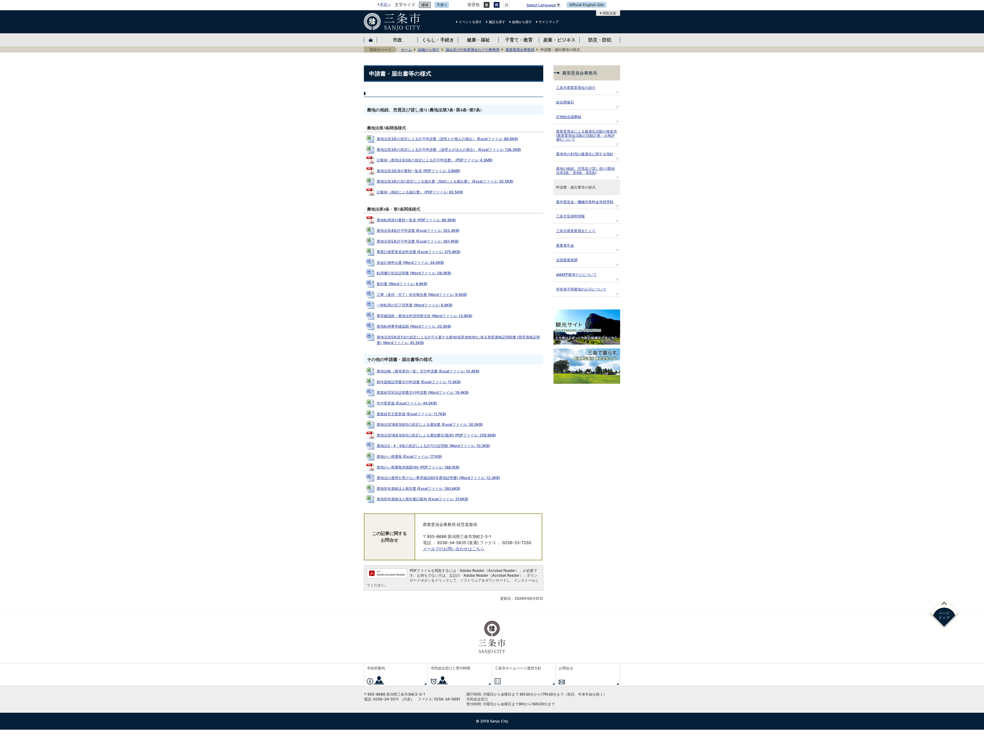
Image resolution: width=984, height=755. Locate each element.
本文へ (385, 4)
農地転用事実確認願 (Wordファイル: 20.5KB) (414, 326)
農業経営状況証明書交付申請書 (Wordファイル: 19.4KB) (423, 392)
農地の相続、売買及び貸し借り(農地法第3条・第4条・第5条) (585, 170)
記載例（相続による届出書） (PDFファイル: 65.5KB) (420, 192)
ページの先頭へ (944, 613)
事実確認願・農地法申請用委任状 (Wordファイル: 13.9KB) (424, 316)
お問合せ (566, 668)
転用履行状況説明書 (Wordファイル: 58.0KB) (414, 273)
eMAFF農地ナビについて (576, 274)
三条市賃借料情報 (570, 216)
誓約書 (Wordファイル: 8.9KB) (402, 284)
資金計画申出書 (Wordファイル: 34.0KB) (410, 262)
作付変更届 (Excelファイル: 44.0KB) (407, 403)
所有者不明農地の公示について (581, 289)
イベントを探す (470, 22)
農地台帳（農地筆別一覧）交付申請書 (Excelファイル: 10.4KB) (428, 371)
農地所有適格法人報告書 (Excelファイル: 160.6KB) (418, 488)
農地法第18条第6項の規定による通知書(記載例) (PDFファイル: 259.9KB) (436, 435)
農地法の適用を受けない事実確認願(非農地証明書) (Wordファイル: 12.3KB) (438, 477)
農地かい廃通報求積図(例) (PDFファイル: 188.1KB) (418, 467)
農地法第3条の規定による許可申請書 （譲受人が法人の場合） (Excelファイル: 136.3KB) (449, 149)
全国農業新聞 (567, 260)
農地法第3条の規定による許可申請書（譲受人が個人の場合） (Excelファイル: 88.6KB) (447, 139)
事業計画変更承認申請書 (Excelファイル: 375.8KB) (418, 252)
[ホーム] (370, 39)
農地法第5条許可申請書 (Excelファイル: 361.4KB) (418, 241)
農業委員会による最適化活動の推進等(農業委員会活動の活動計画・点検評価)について (586, 135)
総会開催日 (565, 102)
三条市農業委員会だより (576, 231)
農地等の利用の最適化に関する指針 (584, 154)
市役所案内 (376, 668)
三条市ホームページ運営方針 (518, 668)
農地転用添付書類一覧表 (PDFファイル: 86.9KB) (416, 220)
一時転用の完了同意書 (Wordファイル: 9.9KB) (415, 305)
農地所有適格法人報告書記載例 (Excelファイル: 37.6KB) (422, 499)
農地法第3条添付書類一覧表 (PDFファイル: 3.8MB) (418, 171)
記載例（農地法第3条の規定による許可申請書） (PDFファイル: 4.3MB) (435, 160)
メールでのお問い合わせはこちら (453, 548)
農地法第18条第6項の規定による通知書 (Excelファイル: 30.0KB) (430, 424)
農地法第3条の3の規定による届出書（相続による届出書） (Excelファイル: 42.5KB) (445, 181)
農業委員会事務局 (520, 49)
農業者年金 (565, 245)
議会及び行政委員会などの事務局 (472, 49)
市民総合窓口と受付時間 (450, 668)
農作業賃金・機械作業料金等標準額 (584, 202)
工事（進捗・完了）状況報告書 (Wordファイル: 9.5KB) (422, 294)
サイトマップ (549, 22)
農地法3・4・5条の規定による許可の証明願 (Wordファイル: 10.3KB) (433, 445)
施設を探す (497, 22)
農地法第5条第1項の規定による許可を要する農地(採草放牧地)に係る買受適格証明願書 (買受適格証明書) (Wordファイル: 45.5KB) (458, 340)
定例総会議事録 (568, 117)
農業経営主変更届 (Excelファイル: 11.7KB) (411, 414)
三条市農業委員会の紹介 (576, 87)
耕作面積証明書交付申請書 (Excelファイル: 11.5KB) (419, 382)
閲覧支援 (609, 13)
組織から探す (522, 22)
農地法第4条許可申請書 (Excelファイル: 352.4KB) (418, 230)
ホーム (406, 49)
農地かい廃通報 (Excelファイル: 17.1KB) (409, 456)
